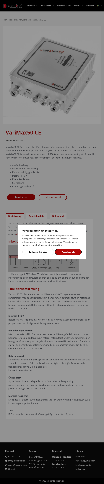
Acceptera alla (68, 252)
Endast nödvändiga (38, 252)
